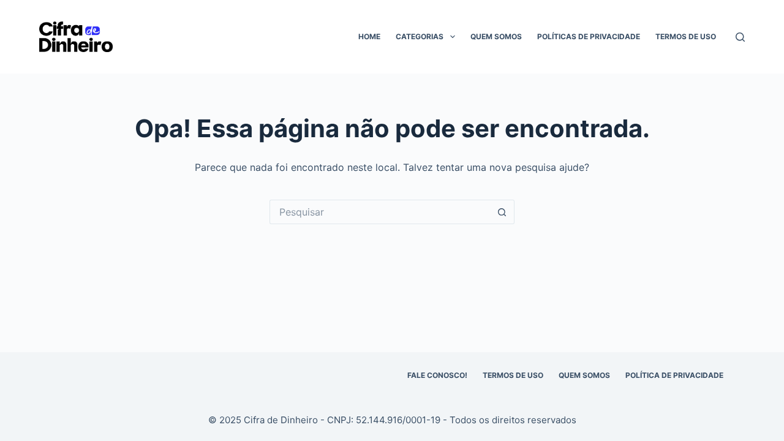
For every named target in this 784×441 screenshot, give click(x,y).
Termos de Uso (685, 36)
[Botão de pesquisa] (502, 212)
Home (369, 36)
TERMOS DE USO (513, 375)
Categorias (419, 36)
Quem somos (496, 36)
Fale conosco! (437, 375)
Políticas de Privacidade (588, 36)
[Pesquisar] (740, 37)
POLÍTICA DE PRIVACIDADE (674, 375)
